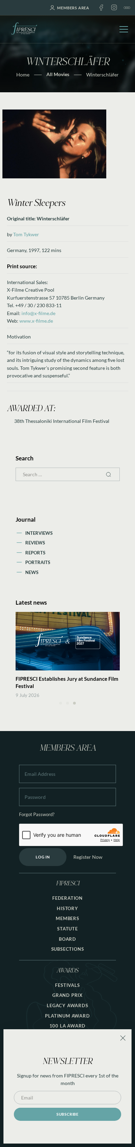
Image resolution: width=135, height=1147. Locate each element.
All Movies (57, 74)
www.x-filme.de (36, 321)
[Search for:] (68, 474)
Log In (43, 857)
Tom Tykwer (26, 234)
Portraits (37, 562)
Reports (35, 552)
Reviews (35, 542)
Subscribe (67, 1114)
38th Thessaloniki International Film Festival (61, 421)
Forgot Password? (36, 814)
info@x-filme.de (38, 313)
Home (22, 74)
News (31, 572)
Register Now (87, 857)
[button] (60, 703)
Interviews (39, 533)
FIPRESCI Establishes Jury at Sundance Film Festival (67, 682)
